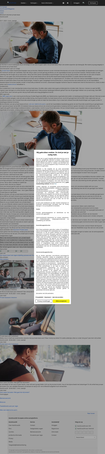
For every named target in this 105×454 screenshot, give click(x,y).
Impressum (47, 297)
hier (55, 184)
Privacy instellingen (43, 301)
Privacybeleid (39, 297)
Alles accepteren (61, 301)
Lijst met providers (57, 297)
